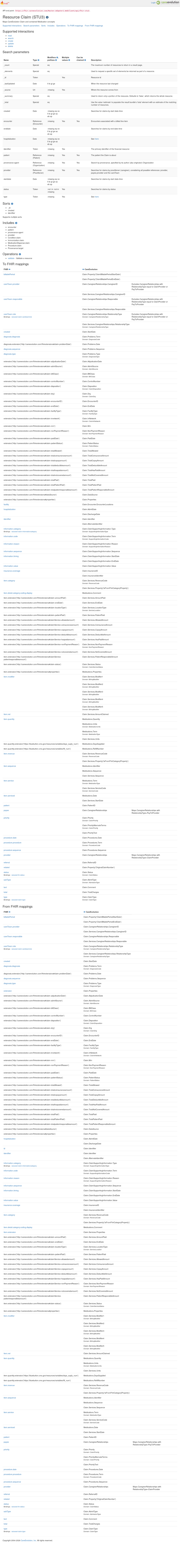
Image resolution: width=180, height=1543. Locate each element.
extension (8, 990)
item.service (9, 780)
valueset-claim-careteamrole (21, 317)
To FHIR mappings (75, 25)
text (5, 887)
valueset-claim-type (18, 900)
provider (7, 855)
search (11, 38)
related (6, 867)
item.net (7, 714)
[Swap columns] (9, 269)
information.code (11, 536)
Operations (60, 25)
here (97, 138)
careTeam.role (10, 314)
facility (6, 504)
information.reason (11, 543)
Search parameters (31, 25)
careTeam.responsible (13, 299)
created (7, 331)
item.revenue (9, 753)
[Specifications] (47, 17)
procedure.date (10, 837)
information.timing (11, 556)
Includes (50, 25)
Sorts (43, 25)
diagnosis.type (10, 354)
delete (10, 46)
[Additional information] (38, 60)
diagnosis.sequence (12, 349)
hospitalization (10, 509)
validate (11, 258)
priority (6, 817)
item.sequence (10, 766)
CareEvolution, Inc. (29, 1540)
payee (6, 810)
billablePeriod (9, 274)
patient (6, 805)
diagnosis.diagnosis (12, 336)
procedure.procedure (12, 842)
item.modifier (9, 676)
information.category (12, 528)
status (6, 872)
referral (7, 862)
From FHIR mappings (94, 25)
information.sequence (13, 551)
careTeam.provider (12, 284)
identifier (7, 519)
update (11, 43)
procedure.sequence (12, 850)
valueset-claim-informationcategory (24, 531)
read (10, 35)
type (5, 897)
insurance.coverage (12, 570)
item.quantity (9, 719)
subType (7, 879)
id (4, 1148)
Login (153, 2)
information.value (11, 566)
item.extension (10, 1232)
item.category (9, 580)
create (10, 41)
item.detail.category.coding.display (18, 593)
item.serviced (9, 795)
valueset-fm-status (18, 875)
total (5, 892)
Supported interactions (12, 25)
